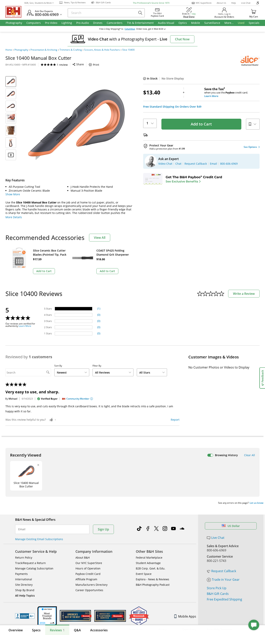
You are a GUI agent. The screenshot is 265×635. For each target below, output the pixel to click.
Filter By (97, 365)
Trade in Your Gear (226, 579)
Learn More (25, 326)
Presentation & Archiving (43, 50)
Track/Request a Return (30, 563)
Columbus (130, 29)
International (23, 579)
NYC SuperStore (203, 2)
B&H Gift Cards (218, 594)
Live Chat (245, 2)
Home (8, 50)
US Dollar (234, 526)
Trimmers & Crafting (71, 50)
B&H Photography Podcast (153, 585)
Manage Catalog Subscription (34, 568)
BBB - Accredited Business (25, 616)
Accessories (99, 630)
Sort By (58, 365)
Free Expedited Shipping (224, 599)
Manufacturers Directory (91, 585)
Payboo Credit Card (87, 574)
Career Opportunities (89, 590)
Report (175, 419)
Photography (21, 50)
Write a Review (244, 294)
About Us (221, 2)
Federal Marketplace (149, 557)
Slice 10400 (128, 50)
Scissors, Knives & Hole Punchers (102, 50)
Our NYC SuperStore (88, 563)
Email (21, 529)
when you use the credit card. (226, 92)
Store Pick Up (216, 588)
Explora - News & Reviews (152, 579)
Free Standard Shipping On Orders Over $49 (172, 106)
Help (233, 2)
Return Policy (23, 557)
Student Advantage (148, 563)
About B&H (82, 557)
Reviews (57, 630)
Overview (16, 630)
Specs (36, 630)
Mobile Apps (187, 616)
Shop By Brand (24, 590)
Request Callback (223, 571)
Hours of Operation (87, 568)
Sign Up (103, 529)
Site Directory (24, 585)
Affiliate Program (86, 579)
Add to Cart (201, 124)
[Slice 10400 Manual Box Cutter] (76, 124)
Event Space (144, 574)
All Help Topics (25, 595)
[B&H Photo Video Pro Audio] (14, 12)
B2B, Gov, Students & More (38, 2)
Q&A (77, 630)
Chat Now (182, 39)
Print (96, 65)
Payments (21, 574)
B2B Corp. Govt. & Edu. (150, 568)
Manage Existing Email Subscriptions (39, 539)
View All (99, 237)
